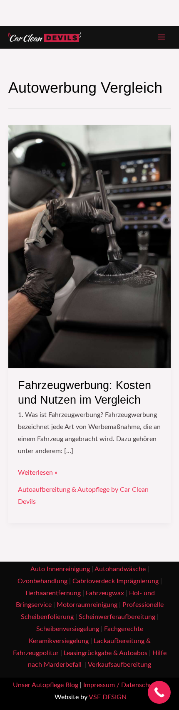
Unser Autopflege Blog (45, 685)
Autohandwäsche (120, 569)
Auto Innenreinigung (60, 569)
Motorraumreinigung (87, 605)
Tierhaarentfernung (53, 593)
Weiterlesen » (37, 471)
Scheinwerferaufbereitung (117, 617)
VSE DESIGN (108, 697)
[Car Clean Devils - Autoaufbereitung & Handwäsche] (44, 37)
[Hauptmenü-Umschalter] (162, 37)
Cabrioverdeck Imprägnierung (115, 581)
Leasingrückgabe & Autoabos (105, 653)
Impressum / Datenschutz (120, 685)
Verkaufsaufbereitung (119, 665)
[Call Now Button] (159, 692)
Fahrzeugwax (105, 593)
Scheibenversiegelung (67, 629)
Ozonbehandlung (42, 581)
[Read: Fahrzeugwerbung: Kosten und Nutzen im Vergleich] (89, 246)
